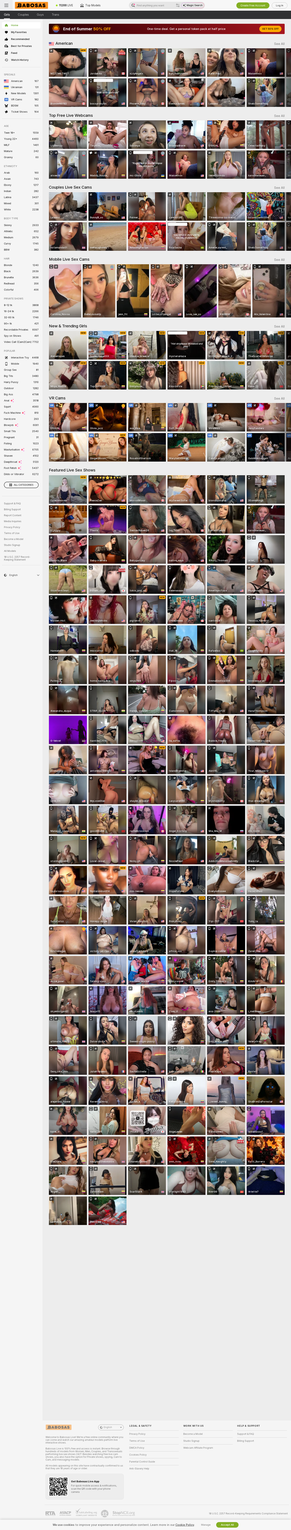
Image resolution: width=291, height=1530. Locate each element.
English (108, 1427)
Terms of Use (11, 533)
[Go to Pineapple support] (105, 1513)
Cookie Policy (184, 1524)
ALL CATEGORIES (23, 485)
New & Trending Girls (68, 326)
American (64, 43)
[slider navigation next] (281, 77)
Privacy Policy (12, 527)
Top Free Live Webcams (71, 115)
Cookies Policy (138, 1454)
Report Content (12, 515)
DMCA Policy (136, 1447)
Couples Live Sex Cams (70, 187)
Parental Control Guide (142, 1461)
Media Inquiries (12, 521)
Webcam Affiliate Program (198, 1447)
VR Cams (57, 398)
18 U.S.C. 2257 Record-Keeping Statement (17, 558)
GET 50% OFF (270, 29)
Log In (279, 5)
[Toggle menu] (6, 5)
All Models (10, 551)
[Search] (178, 5)
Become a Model (13, 539)
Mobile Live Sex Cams (69, 259)
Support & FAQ (12, 503)
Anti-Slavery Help (139, 1468)
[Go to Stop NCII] (124, 1513)
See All (279, 44)
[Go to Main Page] (32, 5)
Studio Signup (12, 545)
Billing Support (12, 509)
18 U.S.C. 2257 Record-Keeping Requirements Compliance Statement (248, 1513)
